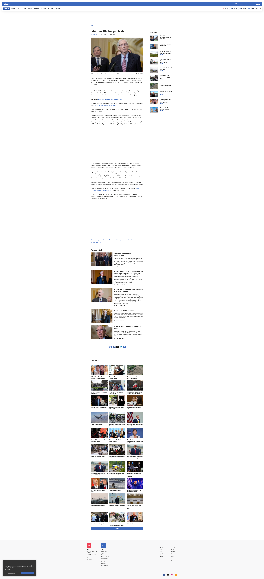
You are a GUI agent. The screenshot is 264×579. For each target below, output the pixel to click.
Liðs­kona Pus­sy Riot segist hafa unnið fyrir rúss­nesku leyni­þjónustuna (134, 475)
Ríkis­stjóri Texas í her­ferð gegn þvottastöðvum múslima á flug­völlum (134, 507)
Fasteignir (173, 547)
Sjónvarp (162, 554)
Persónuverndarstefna (91, 554)
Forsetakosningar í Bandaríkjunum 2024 (109, 239)
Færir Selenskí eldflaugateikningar (99, 524)
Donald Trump (96, 242)
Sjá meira (117, 528)
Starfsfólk (103, 560)
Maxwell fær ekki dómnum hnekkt (99, 407)
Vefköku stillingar (11, 573)
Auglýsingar (103, 553)
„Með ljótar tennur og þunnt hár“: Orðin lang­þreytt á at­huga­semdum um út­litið (135, 441)
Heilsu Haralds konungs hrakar (134, 524)
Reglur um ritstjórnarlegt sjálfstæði (92, 552)
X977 (172, 558)
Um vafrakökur (104, 565)
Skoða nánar (7, 569)
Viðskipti (162, 547)
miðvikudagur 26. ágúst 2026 (243, 4)
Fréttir (161, 546)
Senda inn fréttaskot (105, 567)
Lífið (161, 551)
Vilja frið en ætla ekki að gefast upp (117, 505)
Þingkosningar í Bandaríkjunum (128, 239)
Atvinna (172, 549)
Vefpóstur (103, 563)
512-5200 (105, 551)
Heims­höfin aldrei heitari (115, 490)
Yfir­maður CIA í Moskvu (97, 424)
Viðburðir (173, 551)
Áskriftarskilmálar (105, 558)
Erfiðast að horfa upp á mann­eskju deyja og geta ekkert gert (166, 37)
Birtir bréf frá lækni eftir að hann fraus (110, 99)
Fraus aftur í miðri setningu (124, 310)
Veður (172, 553)
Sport (161, 549)
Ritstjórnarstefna (105, 556)
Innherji (172, 546)
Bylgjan (172, 554)
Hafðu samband (104, 554)
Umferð (103, 561)
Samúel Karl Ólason (95, 34)
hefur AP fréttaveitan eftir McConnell (105, 105)
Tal (171, 560)
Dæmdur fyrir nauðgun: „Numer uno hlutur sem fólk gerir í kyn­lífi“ (165, 61)
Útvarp (161, 556)
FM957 (172, 556)
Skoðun (161, 553)
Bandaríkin (95, 239)
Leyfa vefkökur (28, 573)
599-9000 (91, 559)
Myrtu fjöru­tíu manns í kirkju (98, 456)
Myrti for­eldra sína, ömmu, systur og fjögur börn (165, 77)
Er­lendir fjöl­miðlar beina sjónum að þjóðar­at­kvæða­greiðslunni (165, 101)
